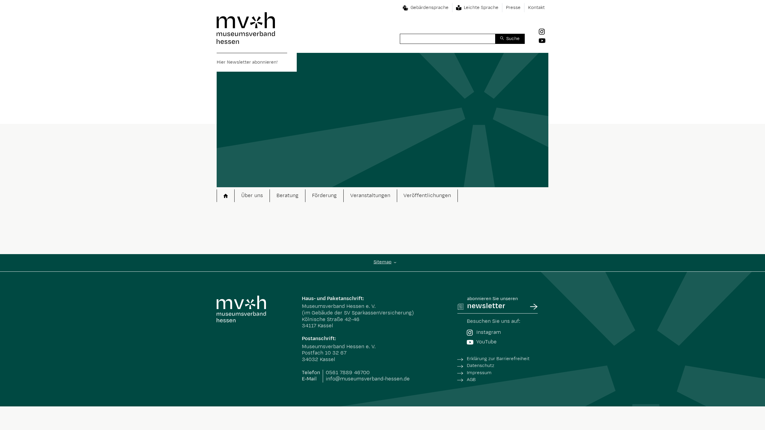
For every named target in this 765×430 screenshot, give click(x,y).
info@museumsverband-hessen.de (368, 379)
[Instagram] (543, 31)
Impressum (479, 373)
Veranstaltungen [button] (370, 195)
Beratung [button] (287, 195)
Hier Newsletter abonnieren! (247, 62)
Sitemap (382, 262)
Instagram (488, 332)
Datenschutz (480, 365)
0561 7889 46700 (348, 372)
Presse (513, 7)
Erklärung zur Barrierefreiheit (498, 359)
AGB (471, 380)
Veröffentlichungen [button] (427, 195)
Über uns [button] (252, 195)
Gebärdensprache (430, 7)
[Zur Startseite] (246, 28)
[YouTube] (543, 40)
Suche (513, 39)
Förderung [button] (324, 195)
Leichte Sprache (481, 7)
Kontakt (536, 7)
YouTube (486, 341)
